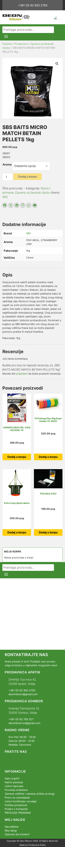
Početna (7, 43)
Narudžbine (11, 826)
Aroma (7, 164)
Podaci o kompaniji (16, 808)
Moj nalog (11, 830)
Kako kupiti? (12, 778)
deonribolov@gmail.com (23, 694)
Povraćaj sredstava (16, 789)
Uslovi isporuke (14, 786)
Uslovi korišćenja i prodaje (20, 801)
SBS (5, 197)
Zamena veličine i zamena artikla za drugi (29, 793)
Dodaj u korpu (27, 176)
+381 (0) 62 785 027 (21, 719)
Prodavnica (21, 43)
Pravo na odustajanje (17, 797)
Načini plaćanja (14, 782)
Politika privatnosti (16, 805)
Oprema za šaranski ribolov (33, 192)
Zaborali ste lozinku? (17, 834)
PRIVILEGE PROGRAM (18, 812)
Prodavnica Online (36, 845)
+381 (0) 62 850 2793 (32, 5)
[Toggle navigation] (6, 36)
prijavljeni (22, 373)
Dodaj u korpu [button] (16, 456)
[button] (57, 63)
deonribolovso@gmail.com (24, 723)
